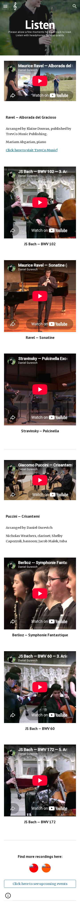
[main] (40, 28)
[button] (5, 6)
